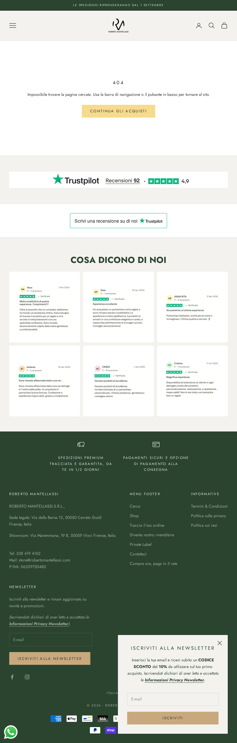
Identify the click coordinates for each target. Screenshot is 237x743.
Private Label (140, 544)
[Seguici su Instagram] (27, 677)
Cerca (135, 506)
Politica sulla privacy (208, 516)
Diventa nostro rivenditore (152, 535)
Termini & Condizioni (209, 506)
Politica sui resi (204, 525)
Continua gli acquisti (118, 111)
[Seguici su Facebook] (12, 677)
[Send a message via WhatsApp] (11, 732)
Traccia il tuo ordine (147, 525)
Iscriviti (172, 718)
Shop (134, 516)
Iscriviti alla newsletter (50, 658)
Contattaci (138, 554)
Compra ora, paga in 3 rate (153, 563)
